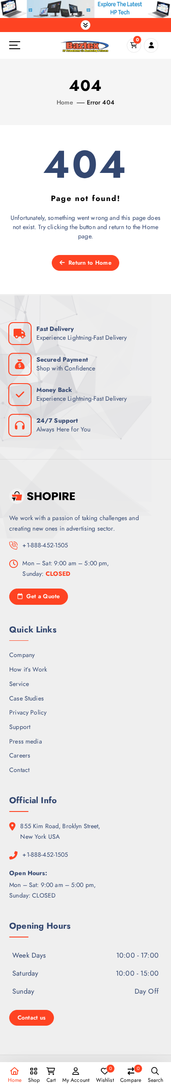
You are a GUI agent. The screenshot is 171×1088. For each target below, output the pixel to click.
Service (19, 683)
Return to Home (89, 263)
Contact (19, 769)
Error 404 (100, 102)
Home (65, 102)
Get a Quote (42, 596)
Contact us (32, 1017)
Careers (19, 755)
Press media (25, 741)
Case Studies (26, 698)
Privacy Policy (27, 712)
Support (19, 726)
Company (22, 654)
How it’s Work (28, 669)
